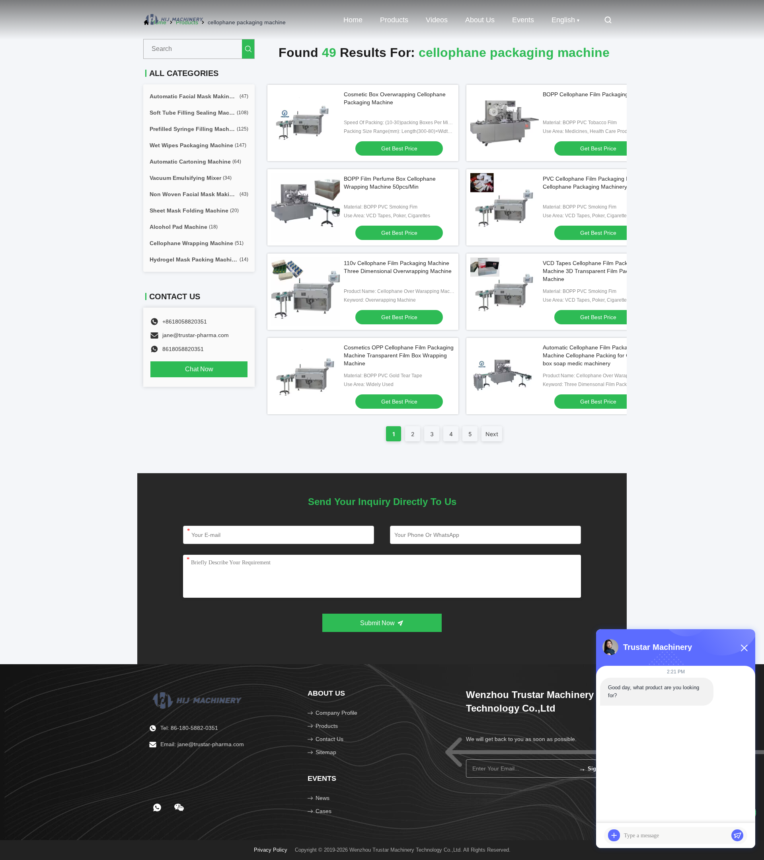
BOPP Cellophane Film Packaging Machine (597, 94)
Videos (437, 20)
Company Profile (336, 713)
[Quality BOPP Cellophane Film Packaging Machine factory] (504, 123)
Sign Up (593, 768)
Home (353, 20)
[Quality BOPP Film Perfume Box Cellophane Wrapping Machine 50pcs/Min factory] (305, 207)
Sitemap (326, 752)
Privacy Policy (270, 850)
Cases (323, 811)
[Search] (248, 49)
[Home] (198, 699)
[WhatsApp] (157, 807)
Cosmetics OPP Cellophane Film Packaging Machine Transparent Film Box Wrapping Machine (399, 355)
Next (491, 434)
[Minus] (744, 648)
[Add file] (614, 835)
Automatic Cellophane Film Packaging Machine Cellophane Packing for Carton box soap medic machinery (593, 355)
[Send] (737, 835)
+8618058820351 (184, 321)
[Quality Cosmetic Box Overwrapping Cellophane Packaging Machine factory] (305, 123)
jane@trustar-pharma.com (195, 335)
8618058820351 (183, 349)
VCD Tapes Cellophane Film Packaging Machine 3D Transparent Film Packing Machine (592, 271)
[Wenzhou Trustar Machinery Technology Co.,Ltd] (175, 19)
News (322, 798)
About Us (480, 20)
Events (523, 20)
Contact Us (329, 739)
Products (394, 20)
